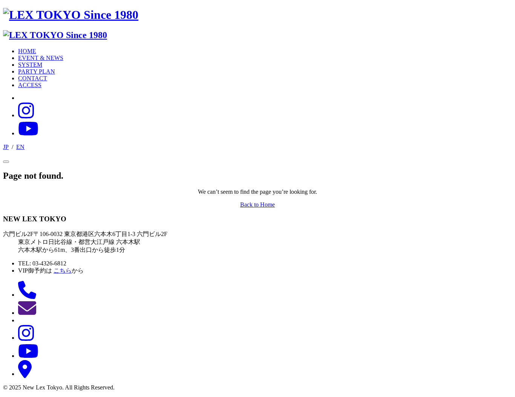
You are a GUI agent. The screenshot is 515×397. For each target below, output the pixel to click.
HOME (27, 51)
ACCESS (29, 85)
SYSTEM (30, 64)
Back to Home (257, 204)
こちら (63, 270)
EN (20, 147)
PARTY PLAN (36, 71)
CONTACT (32, 78)
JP (6, 147)
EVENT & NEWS (40, 58)
